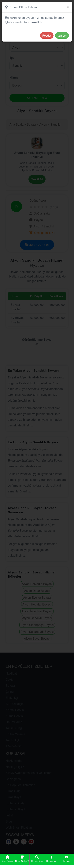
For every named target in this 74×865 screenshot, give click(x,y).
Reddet (46, 35)
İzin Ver (62, 35)
